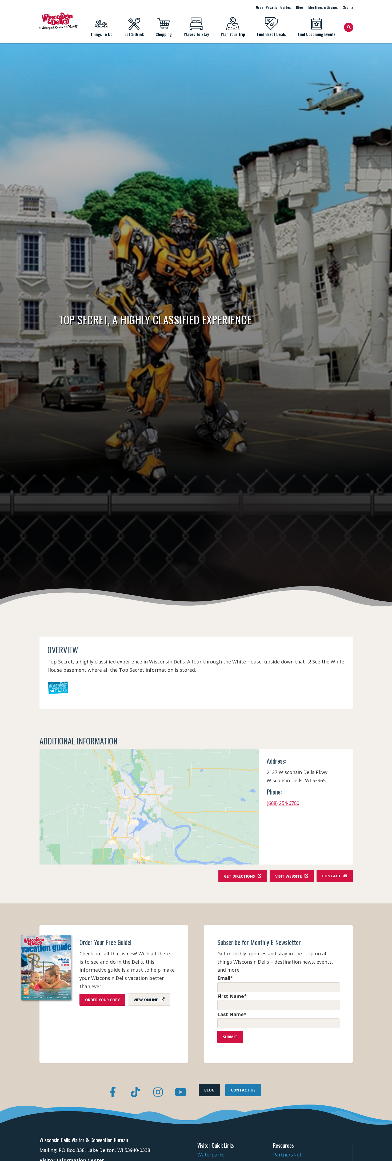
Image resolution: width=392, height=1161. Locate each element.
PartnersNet (287, 1154)
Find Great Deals (271, 34)
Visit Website (288, 875)
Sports (348, 7)
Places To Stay (196, 34)
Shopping (164, 34)
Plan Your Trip (233, 34)
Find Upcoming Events (316, 34)
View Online (146, 999)
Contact (331, 875)
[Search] (348, 27)
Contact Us (243, 1090)
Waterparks (211, 1154)
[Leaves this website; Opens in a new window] (149, 807)
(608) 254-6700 (283, 803)
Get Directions (239, 875)
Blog (299, 7)
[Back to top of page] (381, 1148)
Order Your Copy (102, 999)
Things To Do (101, 34)
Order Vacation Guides (273, 7)
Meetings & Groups (323, 7)
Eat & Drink (134, 34)
